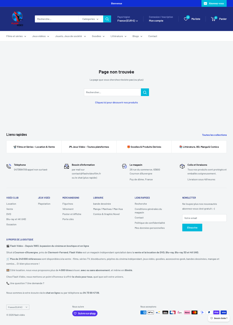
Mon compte (156, 20)
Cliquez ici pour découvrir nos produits (116, 102)
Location (11, 203)
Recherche (141, 203)
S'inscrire (192, 227)
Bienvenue (116, 3)
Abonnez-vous (216, 3)
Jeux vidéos (39, 36)
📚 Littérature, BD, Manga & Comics (199, 146)
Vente (9, 208)
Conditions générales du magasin (148, 210)
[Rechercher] (107, 18)
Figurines (67, 203)
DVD (8, 213)
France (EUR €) (15, 307)
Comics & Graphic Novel (106, 213)
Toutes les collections (214, 134)
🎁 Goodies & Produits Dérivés (144, 146)
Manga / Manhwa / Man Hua (108, 208)
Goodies (96, 36)
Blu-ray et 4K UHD (16, 219)
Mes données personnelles (150, 227)
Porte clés (68, 219)
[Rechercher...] (145, 92)
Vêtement (68, 208)
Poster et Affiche (71, 213)
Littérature (117, 36)
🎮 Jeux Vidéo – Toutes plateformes (89, 146)
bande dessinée (102, 203)
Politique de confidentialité (150, 222)
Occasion (11, 224)
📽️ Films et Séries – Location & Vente (34, 146)
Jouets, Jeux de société (68, 36)
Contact (152, 36)
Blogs (136, 36)
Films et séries (14, 36)
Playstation (44, 203)
